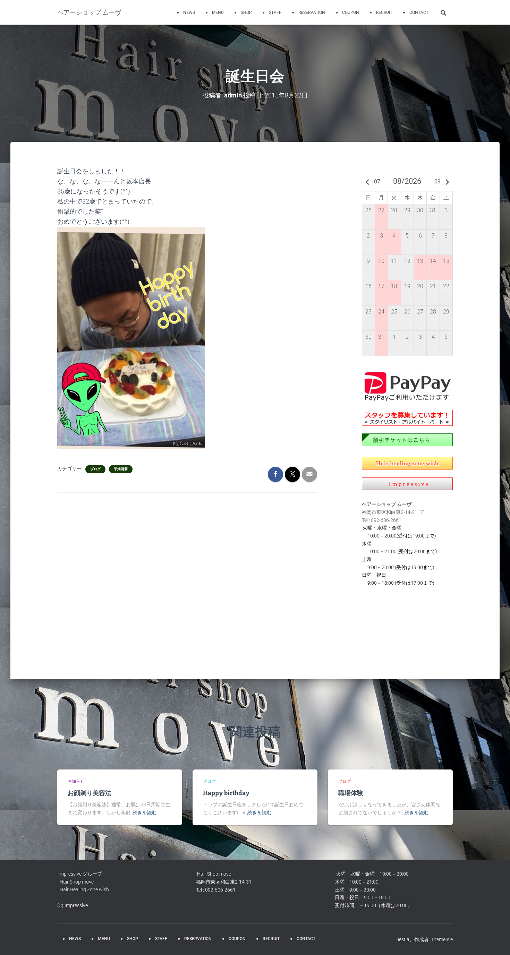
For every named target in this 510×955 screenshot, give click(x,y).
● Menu (214, 12)
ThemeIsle (442, 939)
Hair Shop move (77, 882)
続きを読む (145, 812)
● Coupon (347, 12)
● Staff (271, 12)
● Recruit (380, 12)
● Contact (415, 12)
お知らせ (76, 781)
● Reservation (308, 12)
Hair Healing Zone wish (84, 889)
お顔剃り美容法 (89, 793)
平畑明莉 (121, 469)
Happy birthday (227, 793)
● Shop (243, 12)
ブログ (95, 469)
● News (186, 12)
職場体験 (350, 793)
